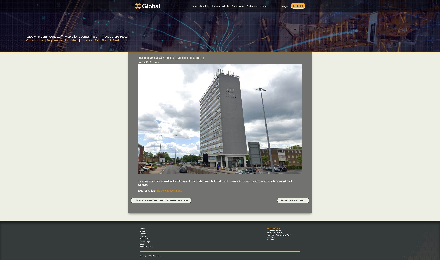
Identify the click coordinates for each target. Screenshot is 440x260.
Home (194, 6)
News (264, 6)
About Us (204, 6)
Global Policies (146, 246)
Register (298, 5)
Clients (225, 6)
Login (285, 6)
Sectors (216, 6)
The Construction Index (169, 190)
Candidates (238, 6)
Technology (252, 6)
